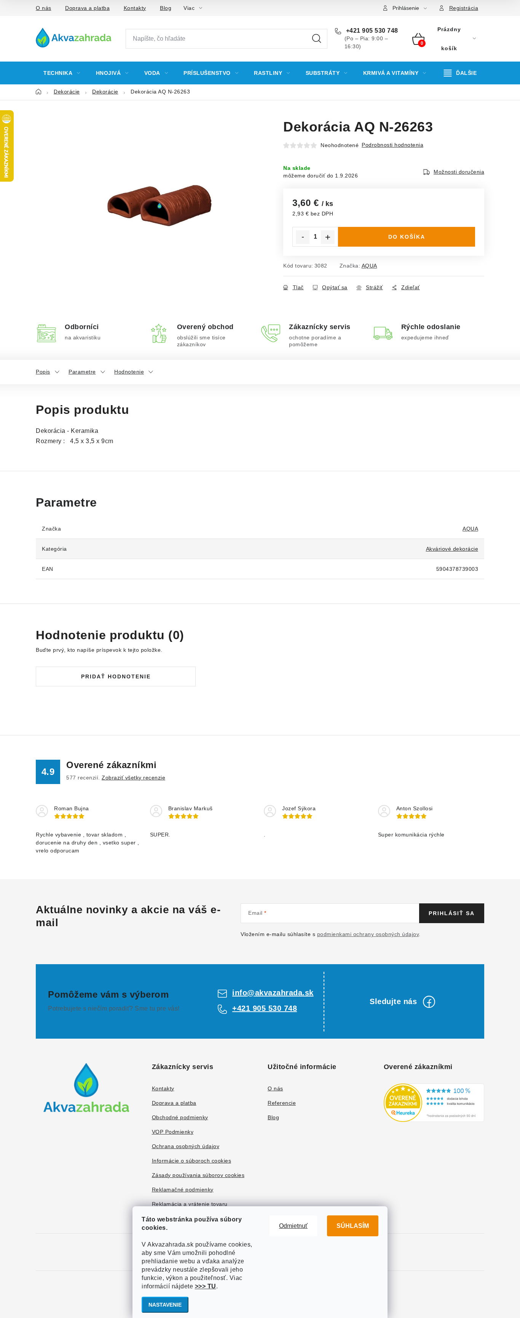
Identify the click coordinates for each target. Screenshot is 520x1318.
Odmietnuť (293, 1226)
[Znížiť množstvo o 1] (302, 237)
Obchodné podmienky (180, 1117)
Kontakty (135, 8)
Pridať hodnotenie (116, 676)
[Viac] (460, 73)
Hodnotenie (129, 372)
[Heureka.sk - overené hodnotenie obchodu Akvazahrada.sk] (434, 1103)
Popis (43, 372)
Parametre (82, 372)
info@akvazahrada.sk (273, 992)
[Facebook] (429, 1002)
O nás (43, 8)
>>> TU (205, 1286)
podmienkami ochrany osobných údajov (368, 934)
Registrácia (464, 8)
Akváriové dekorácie (452, 549)
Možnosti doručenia (459, 172)
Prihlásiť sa (452, 913)
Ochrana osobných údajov (186, 1146)
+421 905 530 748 (371, 30)
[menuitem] (62, 73)
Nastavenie (165, 1305)
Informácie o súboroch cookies (191, 1161)
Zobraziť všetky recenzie (133, 778)
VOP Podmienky (173, 1132)
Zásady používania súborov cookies (198, 1175)
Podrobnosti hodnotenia (392, 145)
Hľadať (316, 39)
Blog (165, 8)
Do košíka (406, 237)
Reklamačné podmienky (183, 1190)
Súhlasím (353, 1226)
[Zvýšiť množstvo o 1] (328, 237)
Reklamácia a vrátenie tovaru (190, 1204)
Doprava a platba (87, 8)
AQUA (369, 266)
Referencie (282, 1103)
